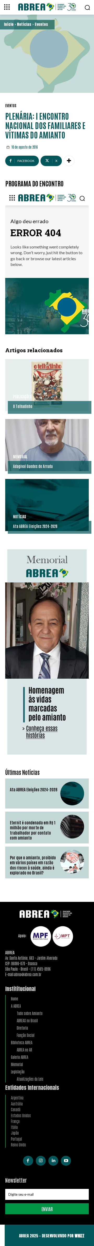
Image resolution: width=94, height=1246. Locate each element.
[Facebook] (28, 1161)
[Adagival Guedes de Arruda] (47, 445)
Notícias (24, 24)
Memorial (20, 456)
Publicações (22, 396)
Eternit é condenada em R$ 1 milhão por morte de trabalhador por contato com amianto (32, 830)
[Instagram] (41, 1161)
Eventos (41, 24)
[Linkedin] (53, 1161)
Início (9, 24)
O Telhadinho (22, 406)
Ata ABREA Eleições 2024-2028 (35, 526)
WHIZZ (79, 1236)
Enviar (47, 1209)
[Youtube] (66, 1161)
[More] (68, 161)
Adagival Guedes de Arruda (33, 466)
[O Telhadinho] (47, 385)
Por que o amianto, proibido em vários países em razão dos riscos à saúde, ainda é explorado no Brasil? (33, 865)
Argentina (17, 1097)
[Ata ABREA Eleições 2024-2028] (47, 505)
